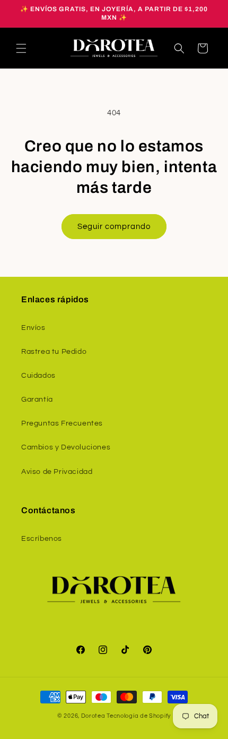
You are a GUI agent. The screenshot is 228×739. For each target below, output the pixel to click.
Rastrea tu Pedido (53, 351)
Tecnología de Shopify (139, 716)
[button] (21, 48)
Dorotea (93, 716)
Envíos (33, 328)
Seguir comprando (114, 227)
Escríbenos (41, 538)
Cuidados (38, 375)
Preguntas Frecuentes (62, 423)
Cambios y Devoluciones (65, 447)
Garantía (37, 399)
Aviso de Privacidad (56, 471)
